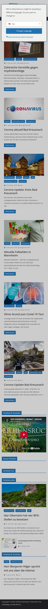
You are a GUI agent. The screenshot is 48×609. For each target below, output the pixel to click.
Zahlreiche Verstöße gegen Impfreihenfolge (21, 69)
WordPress (17, 604)
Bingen (19, 177)
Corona (19, 59)
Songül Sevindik (24, 63)
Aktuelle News (9, 59)
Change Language (24, 31)
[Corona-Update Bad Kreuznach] (24, 356)
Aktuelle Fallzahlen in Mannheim (17, 253)
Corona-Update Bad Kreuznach (24, 384)
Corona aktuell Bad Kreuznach (23, 129)
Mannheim (16, 243)
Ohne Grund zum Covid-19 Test (24, 314)
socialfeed (22, 181)
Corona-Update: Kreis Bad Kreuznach (20, 191)
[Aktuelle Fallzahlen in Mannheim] (24, 231)
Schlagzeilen (31, 121)
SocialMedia (8, 376)
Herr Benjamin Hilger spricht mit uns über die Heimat (22, 568)
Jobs (29, 510)
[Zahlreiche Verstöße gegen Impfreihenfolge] (24, 46)
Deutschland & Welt (30, 59)
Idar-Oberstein (20, 510)
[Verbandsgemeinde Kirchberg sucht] (9, 543)
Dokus (6, 561)
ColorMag (5, 604)
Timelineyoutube (16, 561)
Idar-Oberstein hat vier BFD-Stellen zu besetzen (22, 517)
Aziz (21, 185)
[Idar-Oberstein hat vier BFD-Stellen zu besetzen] (24, 495)
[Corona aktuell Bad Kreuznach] (24, 109)
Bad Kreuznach (9, 177)
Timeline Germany (22, 602)
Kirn (32, 177)
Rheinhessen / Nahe (18, 121)
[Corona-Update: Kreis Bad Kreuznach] (24, 165)
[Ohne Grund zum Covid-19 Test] (24, 293)
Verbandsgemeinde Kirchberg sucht (29, 542)
